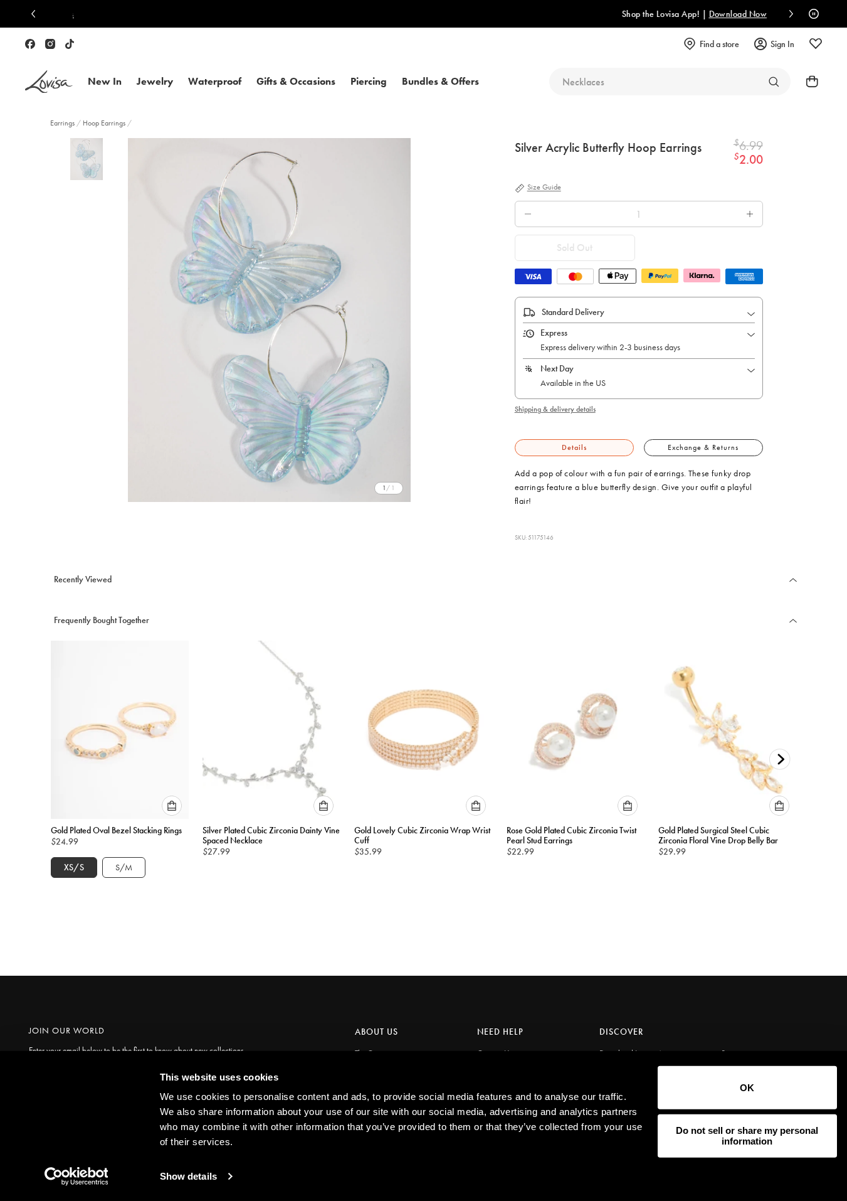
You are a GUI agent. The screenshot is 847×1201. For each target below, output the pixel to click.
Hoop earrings (104, 123)
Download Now (598, 13)
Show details (188, 1176)
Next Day (557, 368)
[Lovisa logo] (49, 81)
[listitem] (269, 320)
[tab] (574, 447)
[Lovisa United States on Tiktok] (69, 43)
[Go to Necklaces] (773, 81)
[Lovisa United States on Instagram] (50, 43)
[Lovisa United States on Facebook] (30, 43)
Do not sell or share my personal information (747, 1135)
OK (747, 1087)
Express (553, 333)
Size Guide (544, 187)
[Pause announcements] (810, 13)
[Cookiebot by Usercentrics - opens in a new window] (76, 1176)
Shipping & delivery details (555, 409)
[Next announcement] (788, 14)
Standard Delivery (573, 312)
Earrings (63, 123)
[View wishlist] (815, 43)
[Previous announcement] (36, 14)
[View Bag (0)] (808, 81)
